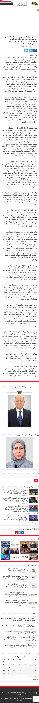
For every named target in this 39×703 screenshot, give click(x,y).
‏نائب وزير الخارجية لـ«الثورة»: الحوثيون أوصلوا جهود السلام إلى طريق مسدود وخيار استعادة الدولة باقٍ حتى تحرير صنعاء (16, 508)
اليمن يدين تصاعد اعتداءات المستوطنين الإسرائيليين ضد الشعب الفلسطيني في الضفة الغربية (15, 594)
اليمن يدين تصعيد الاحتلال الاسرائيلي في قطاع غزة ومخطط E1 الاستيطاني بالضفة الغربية (14, 577)
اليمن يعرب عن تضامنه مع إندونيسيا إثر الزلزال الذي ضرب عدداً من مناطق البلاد (15, 585)
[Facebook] (22, 532)
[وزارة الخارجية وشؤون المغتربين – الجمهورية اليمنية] (19, 3)
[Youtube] (16, 532)
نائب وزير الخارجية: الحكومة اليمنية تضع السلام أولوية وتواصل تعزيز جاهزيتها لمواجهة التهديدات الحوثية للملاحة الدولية (15, 518)
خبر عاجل (15, 47)
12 (19, 668)
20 (14, 671)
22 (4, 671)
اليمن (20, 47)
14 (9, 668)
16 (35, 671)
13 (14, 668)
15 (4, 668)
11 (25, 668)
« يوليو (35, 679)
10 (30, 668)
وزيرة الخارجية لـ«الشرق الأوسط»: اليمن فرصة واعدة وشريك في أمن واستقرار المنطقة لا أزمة (15, 491)
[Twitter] (19, 532)
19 (19, 671)
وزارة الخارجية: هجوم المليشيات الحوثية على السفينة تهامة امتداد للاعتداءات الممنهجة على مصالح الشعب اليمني (16, 602)
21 (9, 671)
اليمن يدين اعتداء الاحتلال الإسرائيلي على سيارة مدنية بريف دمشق (15, 569)
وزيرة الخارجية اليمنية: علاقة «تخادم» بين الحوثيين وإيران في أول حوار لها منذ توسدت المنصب (15, 499)
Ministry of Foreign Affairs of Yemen (24, 694)
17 (30, 671)
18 (25, 671)
